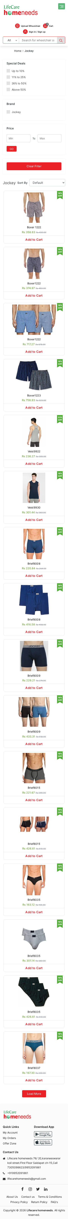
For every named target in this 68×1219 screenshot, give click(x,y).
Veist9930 (34, 507)
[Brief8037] (34, 1047)
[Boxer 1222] (34, 207)
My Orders (9, 1138)
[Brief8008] (34, 543)
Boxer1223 (34, 395)
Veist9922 (34, 451)
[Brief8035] (34, 879)
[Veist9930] (34, 487)
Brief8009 (34, 675)
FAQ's (54, 1202)
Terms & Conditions (50, 1196)
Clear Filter (34, 166)
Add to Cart (33, 239)
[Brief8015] (34, 767)
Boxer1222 (34, 283)
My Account (10, 1132)
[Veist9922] (34, 431)
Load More (34, 1093)
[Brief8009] (34, 655)
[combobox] (11, 40)
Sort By (22, 183)
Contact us (28, 1196)
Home (17, 50)
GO (12, 148)
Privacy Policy (19, 1202)
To (33, 138)
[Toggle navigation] (61, 6)
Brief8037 (34, 1067)
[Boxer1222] (34, 263)
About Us (12, 1196)
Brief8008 (34, 563)
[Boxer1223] (34, 375)
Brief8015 (34, 787)
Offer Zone (9, 1143)
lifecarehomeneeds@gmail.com (26, 1178)
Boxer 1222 (34, 227)
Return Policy (39, 1202)
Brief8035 (34, 899)
